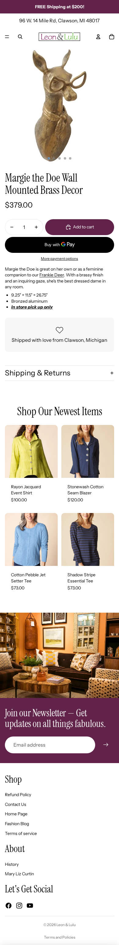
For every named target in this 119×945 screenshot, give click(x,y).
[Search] (20, 36)
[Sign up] (106, 744)
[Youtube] (30, 905)
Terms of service (21, 833)
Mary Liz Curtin (19, 874)
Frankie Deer (51, 275)
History (12, 864)
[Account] (98, 36)
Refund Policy (18, 794)
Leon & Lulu (66, 924)
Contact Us (15, 804)
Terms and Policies (59, 937)
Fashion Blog (17, 823)
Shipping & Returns (37, 372)
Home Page (16, 814)
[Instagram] (19, 905)
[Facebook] (8, 905)
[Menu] (7, 37)
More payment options (59, 259)
